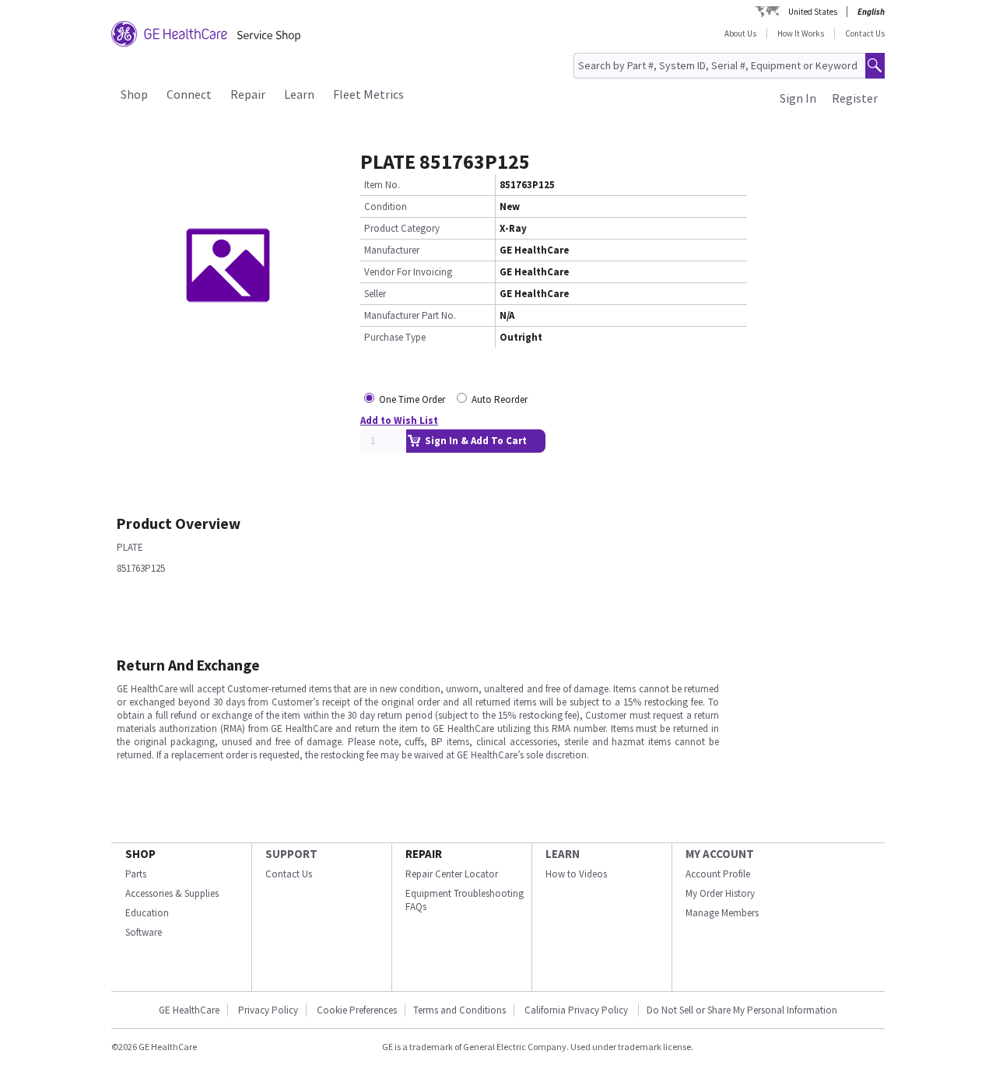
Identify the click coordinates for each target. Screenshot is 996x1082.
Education (147, 912)
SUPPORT (291, 853)
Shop (134, 94)
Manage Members (722, 912)
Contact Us (865, 33)
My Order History (720, 893)
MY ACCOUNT (720, 853)
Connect (189, 94)
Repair (247, 94)
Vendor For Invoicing (408, 271)
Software (143, 932)
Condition (385, 206)
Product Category (402, 228)
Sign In (798, 98)
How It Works (800, 33)
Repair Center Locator (451, 874)
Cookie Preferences (357, 1010)
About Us (740, 33)
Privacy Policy (268, 1010)
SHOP (140, 853)
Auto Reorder (500, 399)
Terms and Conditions (459, 1010)
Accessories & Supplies (172, 893)
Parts (135, 874)
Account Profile (718, 874)
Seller (375, 293)
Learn (299, 94)
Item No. (382, 184)
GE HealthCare (189, 1010)
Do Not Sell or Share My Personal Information (742, 1010)
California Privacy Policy (577, 1010)
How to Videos (576, 874)
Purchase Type (395, 337)
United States (812, 11)
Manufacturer (391, 250)
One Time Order (412, 399)
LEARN (562, 853)
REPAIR (423, 853)
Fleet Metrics (368, 94)
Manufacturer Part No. (410, 315)
